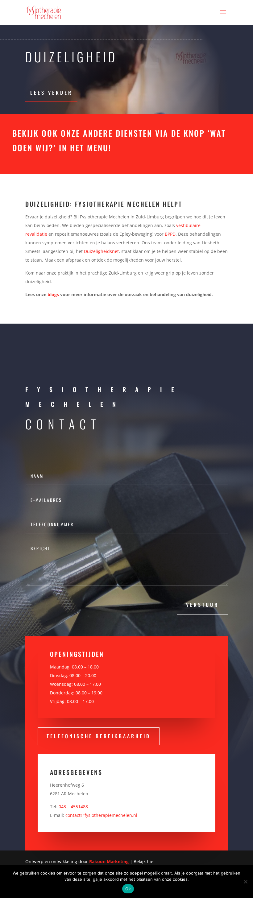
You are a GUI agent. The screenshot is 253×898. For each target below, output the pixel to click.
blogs (53, 294)
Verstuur (202, 604)
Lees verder (51, 92)
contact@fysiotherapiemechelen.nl (101, 815)
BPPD (170, 234)
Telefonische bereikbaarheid (99, 736)
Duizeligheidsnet (101, 251)
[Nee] (245, 882)
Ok (128, 888)
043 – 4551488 (73, 806)
